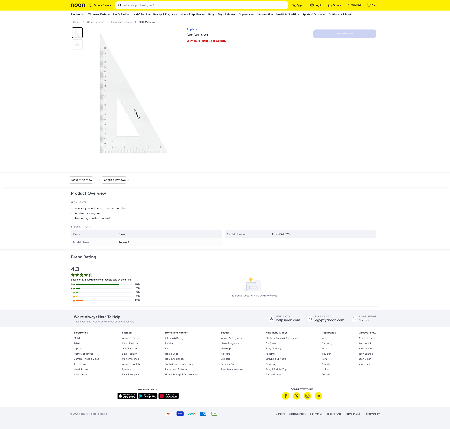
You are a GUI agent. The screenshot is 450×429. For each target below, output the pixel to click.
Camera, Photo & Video (86, 358)
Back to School (366, 343)
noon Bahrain (365, 353)
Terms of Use (334, 413)
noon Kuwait (365, 348)
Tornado (326, 374)
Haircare (225, 353)
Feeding (270, 353)
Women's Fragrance (232, 338)
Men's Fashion (130, 343)
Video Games (81, 374)
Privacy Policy (372, 413)
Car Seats (271, 343)
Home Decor (172, 353)
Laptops (78, 348)
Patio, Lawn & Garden (176, 369)
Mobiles (78, 338)
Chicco (326, 369)
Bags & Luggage (131, 374)
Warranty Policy (297, 413)
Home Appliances (83, 353)
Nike (324, 348)
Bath (167, 348)
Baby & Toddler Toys (277, 369)
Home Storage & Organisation (181, 374)
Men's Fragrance (230, 343)
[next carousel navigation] (179, 93)
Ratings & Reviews (114, 180)
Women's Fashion (131, 338)
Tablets (78, 343)
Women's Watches (132, 364)
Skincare (225, 358)
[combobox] (205, 5)
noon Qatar (364, 364)
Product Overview (81, 180)
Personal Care (228, 364)
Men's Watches (130, 358)
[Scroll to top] (440, 418)
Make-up (226, 348)
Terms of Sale (353, 413)
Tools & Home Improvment (179, 364)
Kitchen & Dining (174, 338)
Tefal (324, 358)
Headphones (81, 369)
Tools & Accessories (232, 369)
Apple (325, 338)
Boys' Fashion (129, 353)
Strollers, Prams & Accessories (282, 338)
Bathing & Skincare (276, 358)
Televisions (80, 364)
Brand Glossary (366, 338)
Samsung (327, 343)
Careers (280, 413)
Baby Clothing (273, 348)
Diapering (271, 364)
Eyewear (126, 369)
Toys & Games (273, 374)
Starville (326, 364)
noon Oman (364, 358)
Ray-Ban (326, 353)
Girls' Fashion (129, 348)
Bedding (169, 343)
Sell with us (316, 413)
